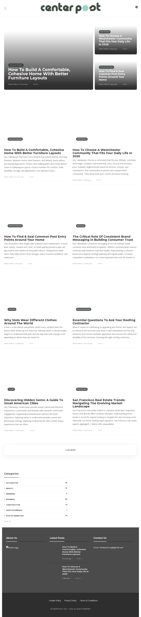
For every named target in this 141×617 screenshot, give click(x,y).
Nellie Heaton (13, 84)
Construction (36, 505)
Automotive (36, 483)
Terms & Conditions (89, 600)
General (12, 309)
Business (80, 226)
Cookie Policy (55, 600)
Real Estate (104, 32)
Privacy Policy (70, 600)
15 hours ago (23, 84)
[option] (70, 55)
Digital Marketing (36, 516)
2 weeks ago (87, 264)
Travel (11, 389)
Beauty (36, 488)
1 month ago (87, 343)
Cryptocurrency (36, 510)
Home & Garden (16, 65)
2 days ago (113, 49)
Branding (36, 494)
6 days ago (113, 84)
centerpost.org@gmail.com (111, 547)
